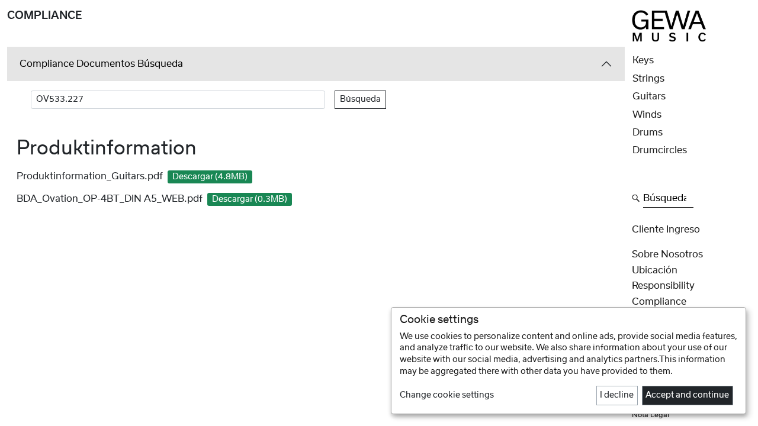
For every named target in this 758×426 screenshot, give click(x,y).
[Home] (669, 25)
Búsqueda (360, 99)
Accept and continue (687, 395)
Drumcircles (659, 150)
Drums (647, 132)
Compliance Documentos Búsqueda (101, 64)
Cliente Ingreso (666, 229)
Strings (648, 78)
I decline (617, 395)
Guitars (649, 96)
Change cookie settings (447, 395)
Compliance (659, 301)
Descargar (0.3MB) (249, 199)
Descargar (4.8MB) (210, 177)
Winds (646, 115)
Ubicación (654, 270)
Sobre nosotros (667, 254)
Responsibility (663, 286)
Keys (643, 60)
